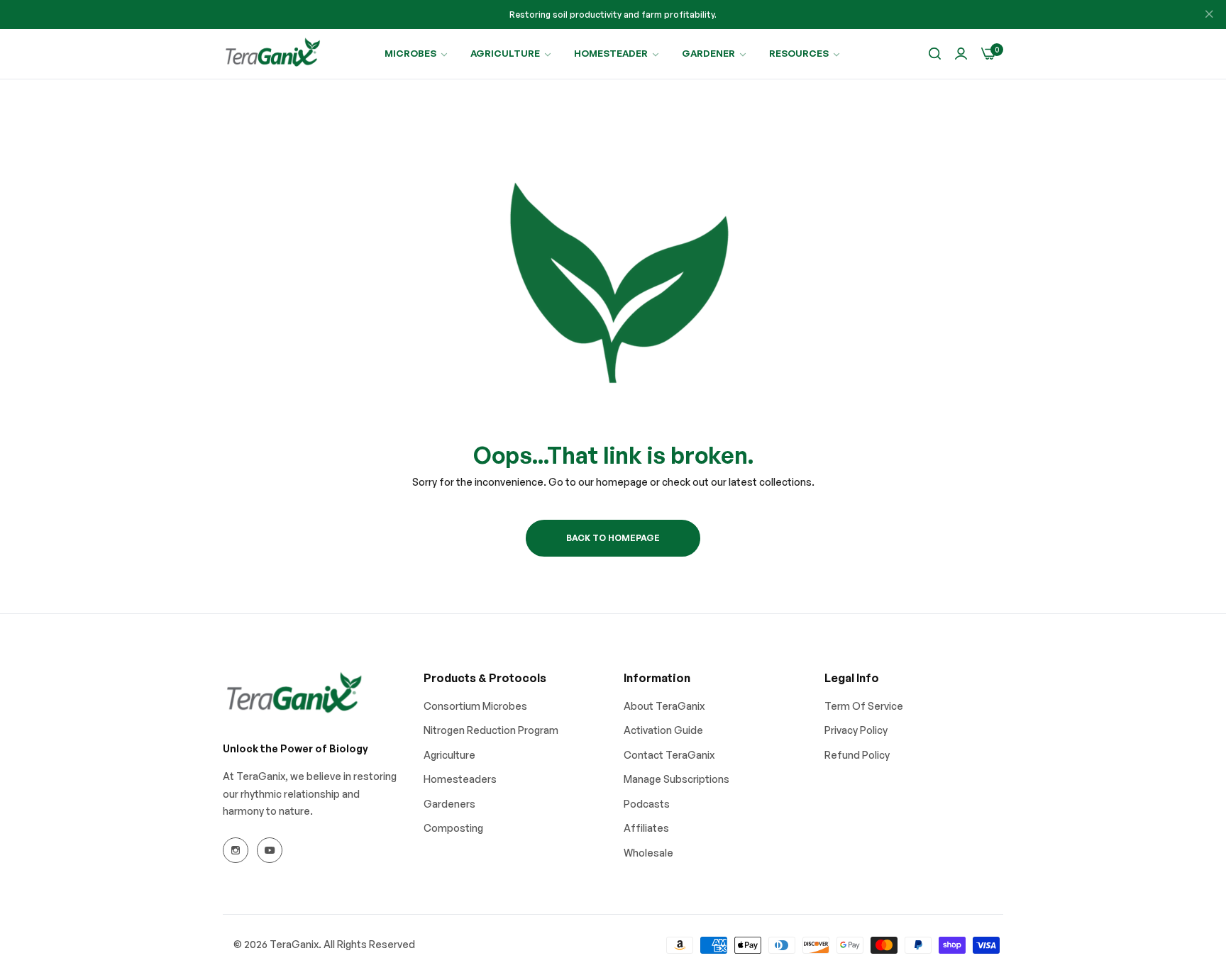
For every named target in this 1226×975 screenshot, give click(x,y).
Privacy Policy (856, 730)
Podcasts (647, 804)
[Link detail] (235, 850)
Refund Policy (857, 755)
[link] (417, 53)
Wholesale (648, 853)
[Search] (935, 54)
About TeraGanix (664, 706)
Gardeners (449, 804)
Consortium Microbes (475, 706)
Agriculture (449, 755)
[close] (1209, 15)
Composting (453, 828)
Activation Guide (663, 730)
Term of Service (863, 706)
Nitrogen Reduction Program (491, 730)
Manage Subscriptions (676, 779)
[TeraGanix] (272, 54)
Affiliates (646, 828)
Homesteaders (460, 779)
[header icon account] (961, 54)
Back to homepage (613, 538)
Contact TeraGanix (669, 755)
